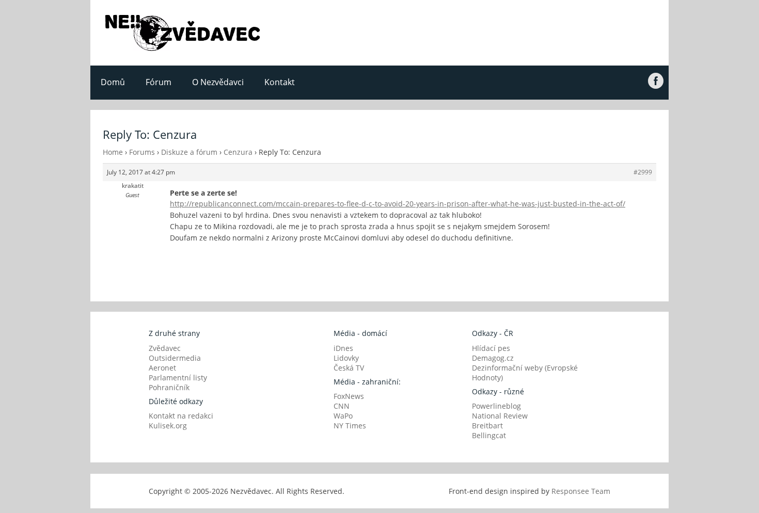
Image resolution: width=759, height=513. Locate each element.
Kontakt (279, 82)
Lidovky (346, 358)
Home (113, 152)
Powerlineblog (496, 406)
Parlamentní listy (178, 377)
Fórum (158, 82)
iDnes (343, 348)
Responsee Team (580, 491)
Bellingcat (489, 435)
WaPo (343, 416)
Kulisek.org (168, 425)
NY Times (350, 425)
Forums (142, 152)
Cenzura (238, 152)
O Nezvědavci (218, 82)
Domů (113, 82)
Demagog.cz (493, 358)
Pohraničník (169, 387)
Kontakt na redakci (181, 416)
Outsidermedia (175, 358)
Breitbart (487, 425)
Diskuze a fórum (189, 152)
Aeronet (162, 368)
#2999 (643, 172)
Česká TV (349, 368)
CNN (342, 406)
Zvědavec (165, 348)
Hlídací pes (491, 348)
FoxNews (349, 396)
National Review (500, 416)
